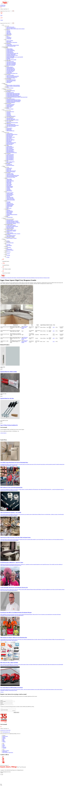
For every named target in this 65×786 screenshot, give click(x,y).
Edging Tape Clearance (10, 228)
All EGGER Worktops (10, 92)
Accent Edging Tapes (9, 71)
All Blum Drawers (9, 133)
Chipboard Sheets (9, 81)
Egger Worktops (9, 245)
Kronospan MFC (9, 249)
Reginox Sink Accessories (10, 171)
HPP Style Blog (9, 34)
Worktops (4, 738)
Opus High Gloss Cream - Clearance (12, 220)
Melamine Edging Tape (10, 67)
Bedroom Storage (9, 195)
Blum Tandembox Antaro (10, 137)
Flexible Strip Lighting (10, 180)
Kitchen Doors (8, 128)
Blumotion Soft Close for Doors (11, 152)
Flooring (3, 737)
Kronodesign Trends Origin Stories (12, 55)
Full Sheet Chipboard (9, 49)
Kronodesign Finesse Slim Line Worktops (13, 101)
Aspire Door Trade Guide (10, 118)
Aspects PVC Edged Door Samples (12, 122)
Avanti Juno (8, 112)
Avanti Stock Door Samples (10, 116)
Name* (1, 700)
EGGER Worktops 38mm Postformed (12, 95)
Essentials (8, 215)
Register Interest (16, 712)
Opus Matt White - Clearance (11, 223)
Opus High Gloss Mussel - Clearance (12, 221)
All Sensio (8, 253)
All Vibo (7, 257)
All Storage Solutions (9, 192)
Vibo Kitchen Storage (9, 194)
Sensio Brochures (9, 190)
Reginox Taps (8, 169)
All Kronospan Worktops (10, 98)
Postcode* (2, 704)
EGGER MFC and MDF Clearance (12, 226)
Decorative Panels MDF (10, 56)
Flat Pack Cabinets (9, 193)
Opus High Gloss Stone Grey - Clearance (13, 222)
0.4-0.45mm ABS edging (10, 70)
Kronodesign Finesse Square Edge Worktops (13, 100)
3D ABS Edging (9, 72)
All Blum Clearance (9, 232)
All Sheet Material (9, 48)
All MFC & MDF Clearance (11, 225)
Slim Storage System (9, 197)
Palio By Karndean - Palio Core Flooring (13, 85)
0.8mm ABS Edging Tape (10, 69)
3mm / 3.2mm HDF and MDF (11, 59)
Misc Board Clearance (10, 227)
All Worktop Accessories (10, 104)
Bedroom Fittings (9, 212)
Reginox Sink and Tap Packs (11, 170)
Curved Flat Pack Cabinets (10, 77)
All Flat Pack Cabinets (10, 75)
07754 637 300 (2, 5)
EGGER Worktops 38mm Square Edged (13, 94)
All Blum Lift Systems (10, 154)
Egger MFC (8, 244)
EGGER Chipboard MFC (10, 50)
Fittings (3, 740)
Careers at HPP (8, 37)
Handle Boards (8, 208)
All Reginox (8, 251)
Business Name (2, 701)
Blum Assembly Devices (10, 161)
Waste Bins (8, 196)
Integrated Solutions (9, 186)
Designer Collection (9, 203)
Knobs (7, 207)
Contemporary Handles (10, 204)
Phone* (1, 702)
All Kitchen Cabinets (9, 173)
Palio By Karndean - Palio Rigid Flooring (13, 86)
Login (3, 744)
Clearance (4, 741)
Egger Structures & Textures (11, 80)
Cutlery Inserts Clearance (10, 236)
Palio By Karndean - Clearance (11, 238)
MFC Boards (8, 82)
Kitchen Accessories (9, 211)
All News (2, 692)
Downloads (4, 747)
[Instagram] (3, 759)
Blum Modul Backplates (10, 151)
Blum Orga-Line (9, 140)
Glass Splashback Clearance (11, 235)
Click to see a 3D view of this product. (25, 327)
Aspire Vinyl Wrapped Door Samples (12, 119)
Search (1, 11)
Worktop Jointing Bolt (10, 105)
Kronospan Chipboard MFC (11, 54)
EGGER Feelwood (9, 51)
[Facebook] (2, 757)
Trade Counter (8, 33)
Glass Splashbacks (9, 210)
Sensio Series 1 (8, 189)
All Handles (8, 201)
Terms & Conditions (9, 40)
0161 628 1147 (2, 6)
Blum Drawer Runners (10, 143)
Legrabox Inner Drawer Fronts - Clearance (13, 233)
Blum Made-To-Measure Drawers (11, 134)
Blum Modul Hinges (9, 150)
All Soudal (8, 255)
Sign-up (3, 745)
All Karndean (8, 247)
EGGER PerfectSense (10, 52)
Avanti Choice (8, 115)
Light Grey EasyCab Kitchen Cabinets (12, 76)
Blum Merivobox (9, 136)
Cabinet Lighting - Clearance (11, 230)
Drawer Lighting (9, 184)
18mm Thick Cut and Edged (11, 64)
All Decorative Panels (10, 242)
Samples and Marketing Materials (11, 214)
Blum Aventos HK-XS (10, 159)
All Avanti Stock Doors (10, 111)
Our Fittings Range (9, 217)
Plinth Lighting (8, 182)
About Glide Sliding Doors (10, 124)
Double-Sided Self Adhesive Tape (11, 73)
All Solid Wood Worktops (10, 90)
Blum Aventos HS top (10, 156)
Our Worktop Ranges (9, 108)
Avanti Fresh (8, 114)
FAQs (3, 746)
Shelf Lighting (8, 185)
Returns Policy (8, 41)
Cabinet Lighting (9, 179)
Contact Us (8, 30)
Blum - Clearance (9, 162)
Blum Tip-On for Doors (10, 149)
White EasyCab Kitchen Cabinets (11, 176)
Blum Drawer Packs (9, 135)
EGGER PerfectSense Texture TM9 (12, 53)
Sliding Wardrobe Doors (10, 130)
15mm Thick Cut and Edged (11, 62)
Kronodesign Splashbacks (10, 102)
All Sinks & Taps (9, 168)
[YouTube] (3, 762)
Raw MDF (8, 58)
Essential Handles (9, 206)
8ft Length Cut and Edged (10, 65)
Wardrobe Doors (9, 129)
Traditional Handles (9, 205)
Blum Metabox (8, 141)
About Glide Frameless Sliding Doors (12, 125)
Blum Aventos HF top (10, 155)
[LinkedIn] (3, 761)
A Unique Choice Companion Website (12, 45)
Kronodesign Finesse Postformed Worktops (13, 99)
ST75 (54, 327)
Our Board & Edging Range (11, 79)
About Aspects (8, 121)
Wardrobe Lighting (9, 187)
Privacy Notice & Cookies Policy (11, 42)
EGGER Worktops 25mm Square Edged (13, 93)
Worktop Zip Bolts (9, 106)
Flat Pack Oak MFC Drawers (11, 142)
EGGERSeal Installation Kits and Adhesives (13, 96)
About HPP (8, 31)
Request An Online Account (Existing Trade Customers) (15, 28)
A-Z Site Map (8, 38)
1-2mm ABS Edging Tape (10, 68)
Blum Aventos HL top (10, 157)
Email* (1, 703)
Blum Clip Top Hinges (10, 147)
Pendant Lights (8, 181)
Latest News (8, 32)
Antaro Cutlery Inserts (10, 198)
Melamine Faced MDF (10, 57)
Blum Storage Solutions (10, 165)
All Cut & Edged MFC (10, 61)
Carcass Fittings (9, 213)
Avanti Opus (8, 113)
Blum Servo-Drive (9, 144)
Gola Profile (8, 202)
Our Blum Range (9, 164)
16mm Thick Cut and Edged (11, 63)
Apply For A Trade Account (10, 27)
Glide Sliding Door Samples (11, 126)
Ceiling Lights (8, 183)
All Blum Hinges (9, 146)
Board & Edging (5, 736)
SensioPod (8, 188)
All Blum (7, 240)
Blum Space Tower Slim (10, 139)
